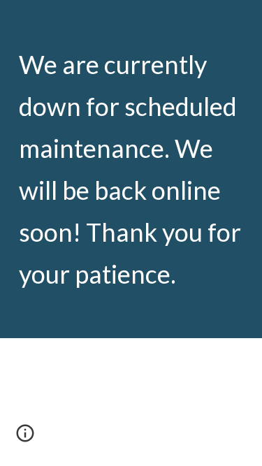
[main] (131, 169)
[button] (25, 438)
